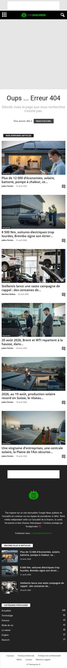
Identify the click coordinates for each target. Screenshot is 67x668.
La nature (6, 630)
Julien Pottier (7, 186)
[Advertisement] (33, 5)
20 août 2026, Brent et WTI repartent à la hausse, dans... (32, 342)
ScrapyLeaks (32, 526)
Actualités (6, 173)
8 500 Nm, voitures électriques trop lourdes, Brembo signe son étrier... (28, 234)
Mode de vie (7, 625)
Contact (29, 659)
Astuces (5, 620)
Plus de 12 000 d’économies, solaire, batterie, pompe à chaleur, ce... (28, 180)
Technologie (7, 615)
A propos (10, 655)
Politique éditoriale (26, 655)
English (5, 635)
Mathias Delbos (8, 294)
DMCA (19, 659)
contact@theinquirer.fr (41, 533)
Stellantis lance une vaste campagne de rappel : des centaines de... (31, 288)
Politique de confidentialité (49, 655)
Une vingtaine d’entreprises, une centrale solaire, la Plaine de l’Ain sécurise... (32, 450)
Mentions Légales (43, 659)
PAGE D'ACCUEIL (43, 121)
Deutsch (5, 640)
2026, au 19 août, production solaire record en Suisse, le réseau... (28, 396)
